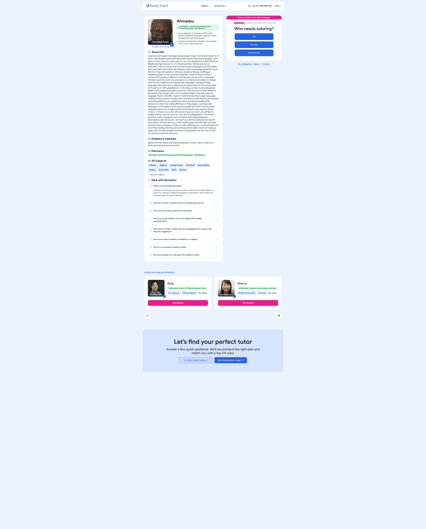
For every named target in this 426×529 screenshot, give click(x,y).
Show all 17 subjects (157, 175)
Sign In (277, 6)
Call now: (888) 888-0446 (261, 6)
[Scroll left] (147, 315)
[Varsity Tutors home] (157, 6)
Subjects (204, 6)
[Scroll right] (278, 315)
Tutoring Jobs (219, 6)
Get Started (178, 303)
